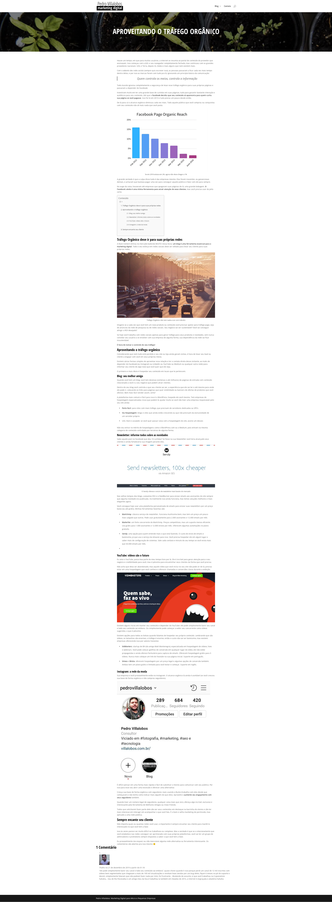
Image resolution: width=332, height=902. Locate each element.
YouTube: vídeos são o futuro (139, 221)
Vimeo (124, 661)
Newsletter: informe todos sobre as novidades (144, 217)
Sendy (124, 533)
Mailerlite (126, 522)
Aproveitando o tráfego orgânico (135, 210)
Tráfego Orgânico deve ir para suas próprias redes (142, 206)
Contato (227, 6)
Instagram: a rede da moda (138, 225)
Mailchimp (126, 514)
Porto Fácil (126, 408)
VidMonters (127, 646)
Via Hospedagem (129, 413)
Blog (217, 6)
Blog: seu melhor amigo (137, 213)
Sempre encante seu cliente (133, 229)
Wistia (132, 661)
